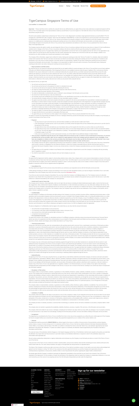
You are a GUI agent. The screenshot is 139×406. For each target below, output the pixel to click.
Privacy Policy (70, 378)
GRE (32, 388)
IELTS (32, 380)
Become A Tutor (84, 5)
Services (61, 5)
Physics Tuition (47, 384)
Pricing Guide (76, 5)
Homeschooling (47, 388)
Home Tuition (47, 373)
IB (31, 379)
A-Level (32, 371)
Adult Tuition (47, 389)
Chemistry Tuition (48, 377)
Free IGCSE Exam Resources (59, 384)
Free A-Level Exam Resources (59, 388)
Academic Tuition (36, 370)
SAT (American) (34, 382)
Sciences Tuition (48, 386)
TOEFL (32, 386)
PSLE (32, 377)
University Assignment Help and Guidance (60, 374)
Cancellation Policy (71, 375)
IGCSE (32, 375)
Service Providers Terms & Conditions (71, 372)
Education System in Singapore (49, 395)
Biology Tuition (47, 375)
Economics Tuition (48, 379)
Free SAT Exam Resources (58, 381)
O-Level (33, 373)
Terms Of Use (70, 376)
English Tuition (47, 380)
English (15, 404)
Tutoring (68, 5)
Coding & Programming (47, 392)
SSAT (32, 384)
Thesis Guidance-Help (60, 371)
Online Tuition (47, 371)
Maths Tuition (47, 382)
